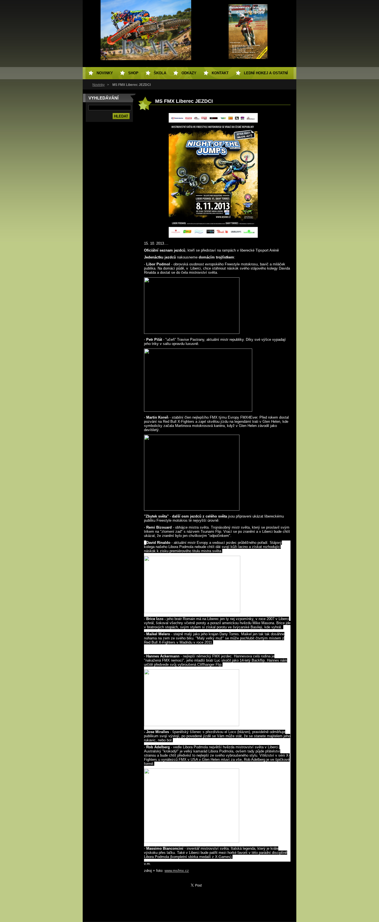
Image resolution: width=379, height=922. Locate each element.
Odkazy (188, 73)
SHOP (133, 73)
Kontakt (220, 73)
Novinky (98, 84)
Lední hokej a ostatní (266, 73)
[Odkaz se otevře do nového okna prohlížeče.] (213, 236)
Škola (160, 73)
